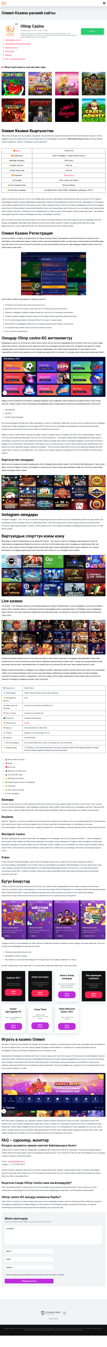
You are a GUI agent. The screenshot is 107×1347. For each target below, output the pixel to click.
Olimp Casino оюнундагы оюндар (18, 44)
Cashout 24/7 (13, 978)
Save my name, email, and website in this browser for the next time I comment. (36, 1275)
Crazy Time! (40, 1009)
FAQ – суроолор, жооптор (15, 59)
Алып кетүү (13, 992)
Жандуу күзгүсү (11, 48)
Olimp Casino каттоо (13, 40)
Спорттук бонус (40, 977)
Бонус (18, 151)
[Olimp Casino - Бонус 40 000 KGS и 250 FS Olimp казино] (4, 3)
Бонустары (9, 51)
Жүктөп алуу (69, 175)
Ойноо (92, 31)
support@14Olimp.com (16, 1161)
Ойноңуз (8, 55)
